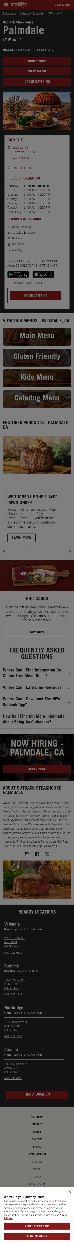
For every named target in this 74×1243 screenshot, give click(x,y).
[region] (37, 1215)
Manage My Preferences (37, 1226)
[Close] (70, 1192)
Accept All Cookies (37, 1236)
